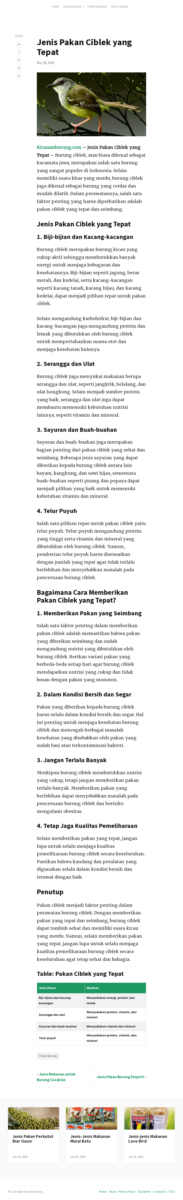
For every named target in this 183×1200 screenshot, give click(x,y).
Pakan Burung (97, 6)
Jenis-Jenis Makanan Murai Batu (90, 1139)
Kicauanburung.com (59, 147)
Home (102, 1191)
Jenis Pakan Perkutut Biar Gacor (32, 1139)
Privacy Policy (127, 1191)
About (112, 1191)
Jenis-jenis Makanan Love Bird (147, 1139)
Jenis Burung (72, 6)
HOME (55, 6)
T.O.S (171, 1191)
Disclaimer (144, 1191)
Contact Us (159, 1191)
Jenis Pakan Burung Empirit (120, 1076)
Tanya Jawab (119, 6)
